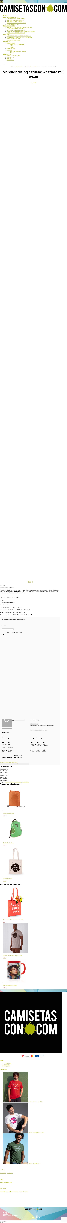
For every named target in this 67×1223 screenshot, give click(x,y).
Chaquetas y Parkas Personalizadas (19, 37)
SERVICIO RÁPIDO (39, 745)
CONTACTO (7, 1065)
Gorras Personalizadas (15, 28)
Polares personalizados (15, 20)
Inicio (5, 15)
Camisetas (10, 57)
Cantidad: (4, 626)
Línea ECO (7, 54)
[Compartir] (2, 1221)
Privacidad (6, 1212)
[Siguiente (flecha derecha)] (2, 1222)
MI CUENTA (7, 1066)
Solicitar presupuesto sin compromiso (8, 762)
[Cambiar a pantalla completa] (4, 1221)
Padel (12, 47)
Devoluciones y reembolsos (10, 1215)
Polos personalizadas (14, 21)
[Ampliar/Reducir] (5, 1221)
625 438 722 (10, 1173)
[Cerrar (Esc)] (0, 1221)
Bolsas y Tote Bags (13, 55)
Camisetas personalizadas (16, 18)
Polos (9, 58)
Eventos (6, 41)
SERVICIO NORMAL (33, 745)
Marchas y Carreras (17, 44)
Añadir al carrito (14, 763)
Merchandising (9, 26)
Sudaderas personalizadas (16, 23)
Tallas (3, 735)
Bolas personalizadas (18, 51)
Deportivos (11, 43)
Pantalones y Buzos (13, 38)
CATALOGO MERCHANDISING (16, 33)
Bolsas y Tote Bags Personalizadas (19, 27)
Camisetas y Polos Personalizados (19, 36)
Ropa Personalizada (11, 17)
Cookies (5, 1214)
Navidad (9, 50)
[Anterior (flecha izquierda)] (0, 1222)
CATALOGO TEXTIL (13, 24)
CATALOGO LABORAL (13, 40)
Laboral (6, 34)
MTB (11, 46)
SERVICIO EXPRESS (45, 745)
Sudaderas (10, 60)
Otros (12, 52)
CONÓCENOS (7, 1063)
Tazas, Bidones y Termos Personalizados (21, 31)
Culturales (11, 48)
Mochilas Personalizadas (16, 30)
